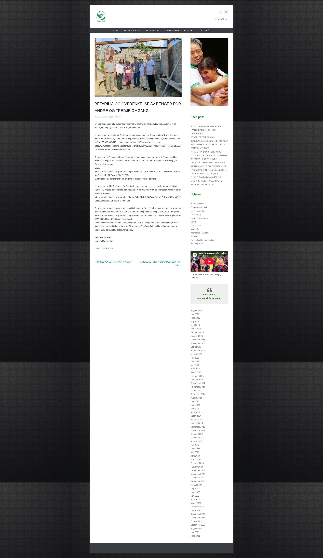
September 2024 (198, 394)
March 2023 (196, 459)
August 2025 (196, 354)
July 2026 (195, 314)
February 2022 (197, 507)
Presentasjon (132, 30)
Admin (118, 117)
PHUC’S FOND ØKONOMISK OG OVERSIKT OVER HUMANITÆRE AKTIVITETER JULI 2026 (206, 181)
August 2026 (196, 310)
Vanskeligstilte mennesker (202, 240)
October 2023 (197, 434)
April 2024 (195, 412)
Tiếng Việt (205, 30)
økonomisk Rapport (199, 233)
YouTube (226, 12)
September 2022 (198, 481)
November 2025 (198, 343)
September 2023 (198, 438)
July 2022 (195, 488)
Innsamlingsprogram (200, 218)
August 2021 (196, 528)
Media (193, 222)
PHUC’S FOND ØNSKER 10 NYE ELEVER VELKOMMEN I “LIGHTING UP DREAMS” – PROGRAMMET (209, 155)
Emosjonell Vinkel (199, 207)
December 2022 (198, 470)
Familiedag (196, 215)
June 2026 (195, 318)
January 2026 (197, 336)
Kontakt (189, 30)
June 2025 (195, 361)
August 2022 (196, 485)
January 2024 (197, 423)
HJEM (115, 30)
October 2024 (197, 390)
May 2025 (195, 365)
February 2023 (197, 463)
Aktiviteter (152, 30)
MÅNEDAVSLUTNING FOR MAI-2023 (113, 262)
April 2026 (195, 325)
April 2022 (195, 499)
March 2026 (196, 329)
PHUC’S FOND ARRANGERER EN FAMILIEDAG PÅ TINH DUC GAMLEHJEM (207, 130)
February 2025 (197, 376)
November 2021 (198, 518)
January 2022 (197, 510)
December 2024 (198, 383)
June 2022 (195, 492)
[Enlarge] (225, 41)
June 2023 (195, 449)
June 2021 (195, 536)
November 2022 (198, 474)
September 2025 (198, 350)
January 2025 (197, 380)
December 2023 (198, 427)
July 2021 (195, 532)
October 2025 (197, 347)
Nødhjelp (195, 229)
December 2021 (198, 514)
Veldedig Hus (108, 248)
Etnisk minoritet (197, 211)
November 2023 (198, 430)
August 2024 (196, 398)
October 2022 (197, 478)
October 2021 (197, 521)
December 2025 (198, 340)
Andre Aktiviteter (198, 204)
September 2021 (198, 525)
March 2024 (196, 416)
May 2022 (195, 496)
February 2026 (197, 332)
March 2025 (196, 372)
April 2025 (195, 369)
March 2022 (196, 503)
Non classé (196, 225)
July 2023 (195, 445)
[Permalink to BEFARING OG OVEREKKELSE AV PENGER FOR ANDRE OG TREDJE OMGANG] (138, 67)
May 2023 (195, 452)
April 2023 (195, 456)
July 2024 (195, 401)
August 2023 (196, 441)
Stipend (194, 236)
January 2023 (197, 467)
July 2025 (195, 358)
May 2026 (195, 321)
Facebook (221, 12)
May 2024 (195, 409)
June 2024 (195, 405)
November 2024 (198, 387)
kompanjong (171, 30)
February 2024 (197, 419)
